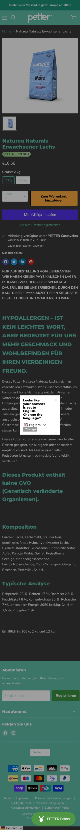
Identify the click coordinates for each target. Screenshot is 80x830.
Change (30, 429)
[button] (34, 425)
